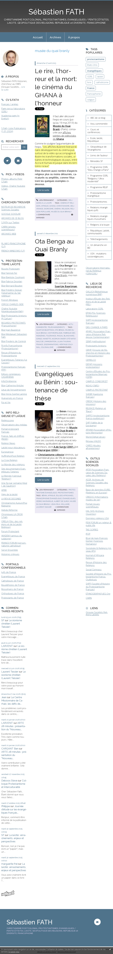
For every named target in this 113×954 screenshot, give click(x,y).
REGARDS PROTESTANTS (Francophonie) (13, 324)
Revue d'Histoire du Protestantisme (11, 354)
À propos (74, 37)
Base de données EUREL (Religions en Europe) (98, 491)
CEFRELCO (91, 359)
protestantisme (95, 59)
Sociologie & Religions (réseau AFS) (99, 550)
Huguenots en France (12, 398)
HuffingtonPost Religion (12, 455)
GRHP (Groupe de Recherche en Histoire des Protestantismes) (98, 352)
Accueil (38, 37)
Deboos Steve (9, 780)
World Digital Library (95, 436)
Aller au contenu (9, 2)
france (39, 344)
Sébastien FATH (56, 11)
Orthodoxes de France (12, 593)
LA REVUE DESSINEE (11, 498)
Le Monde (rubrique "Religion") (11, 477)
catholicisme (102, 82)
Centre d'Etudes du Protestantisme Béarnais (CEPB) (98, 374)
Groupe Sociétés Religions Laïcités (97, 613)
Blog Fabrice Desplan (11, 281)
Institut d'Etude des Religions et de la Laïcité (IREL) (98, 301)
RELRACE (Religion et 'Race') (96, 410)
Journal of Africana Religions (95, 557)
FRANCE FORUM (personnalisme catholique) (13, 544)
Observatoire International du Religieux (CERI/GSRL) (98, 270)
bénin (44, 495)
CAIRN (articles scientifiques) (8, 228)
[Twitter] (7, 160)
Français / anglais (9, 104)
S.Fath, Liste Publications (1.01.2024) (13, 130)
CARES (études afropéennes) (93, 447)
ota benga (59, 330)
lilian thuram (64, 341)
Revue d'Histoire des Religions (96, 564)
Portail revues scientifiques (93, 505)
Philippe (5, 806)
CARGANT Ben (9, 748)
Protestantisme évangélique (96, 194)
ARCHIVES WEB (8, 233)
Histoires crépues (10, 554)
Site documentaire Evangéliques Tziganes (13, 470)
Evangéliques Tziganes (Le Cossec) (14, 361)
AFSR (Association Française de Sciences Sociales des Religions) (97, 472)
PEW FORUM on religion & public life (98, 524)
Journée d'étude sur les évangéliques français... (14, 809)
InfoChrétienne (8, 381)
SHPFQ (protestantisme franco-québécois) (97, 417)
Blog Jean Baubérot (10, 329)
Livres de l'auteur (99, 155)
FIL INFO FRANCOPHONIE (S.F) (13, 245)
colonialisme (47, 347)
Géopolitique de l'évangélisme (97, 148)
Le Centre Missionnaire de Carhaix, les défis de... (12, 700)
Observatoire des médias (14, 424)
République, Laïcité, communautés (98, 232)
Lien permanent (46, 200)
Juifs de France (8, 572)
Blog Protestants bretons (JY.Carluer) (14, 317)
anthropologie (55, 333)
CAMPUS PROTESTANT (97, 389)
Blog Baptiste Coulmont (13, 277)
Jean (3, 697)
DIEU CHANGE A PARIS (97, 327)
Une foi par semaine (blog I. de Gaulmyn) (14, 484)
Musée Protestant (10, 268)
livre (89, 82)
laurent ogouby (44, 507)
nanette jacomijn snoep (54, 339)
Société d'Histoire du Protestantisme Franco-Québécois (99, 576)
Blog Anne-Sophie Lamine (14, 393)
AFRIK (4, 490)
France (90, 88)
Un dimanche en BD (97, 246)
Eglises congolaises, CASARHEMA (11, 375)
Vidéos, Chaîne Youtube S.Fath (13, 187)
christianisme (62, 206)
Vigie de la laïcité (9, 494)
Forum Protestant (10, 531)
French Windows (9, 299)
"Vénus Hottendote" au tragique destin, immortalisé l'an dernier (55, 291)
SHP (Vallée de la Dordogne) (94, 424)
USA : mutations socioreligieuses (96, 255)
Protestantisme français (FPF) (13, 368)
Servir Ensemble (9, 549)
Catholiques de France (12, 580)
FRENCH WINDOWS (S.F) (13, 250)
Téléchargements (56, 327)
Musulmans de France (12, 589)
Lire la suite (43, 190)
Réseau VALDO (93, 441)
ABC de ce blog (97, 117)
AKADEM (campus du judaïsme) (11, 537)
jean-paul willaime (60, 504)
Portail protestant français (10, 430)
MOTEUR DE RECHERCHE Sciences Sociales (13, 208)
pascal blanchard (65, 336)
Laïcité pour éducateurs (13, 447)
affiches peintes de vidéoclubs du (64, 136)
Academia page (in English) (10, 117)
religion (65, 209)
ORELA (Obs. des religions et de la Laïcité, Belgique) (12, 524)
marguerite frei (9, 863)
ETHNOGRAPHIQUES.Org (98, 593)
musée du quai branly (61, 212)
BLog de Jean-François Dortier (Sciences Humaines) (97, 541)
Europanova (7, 451)
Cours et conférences (93, 131)
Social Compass (94, 569)
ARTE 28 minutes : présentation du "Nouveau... (13, 726)
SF (2, 620)
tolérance (51, 336)
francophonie (94, 93)
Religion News (8, 443)
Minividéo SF (96, 161)
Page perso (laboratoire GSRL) (13, 110)
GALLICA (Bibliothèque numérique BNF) (97, 293)
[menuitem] (37, 37)
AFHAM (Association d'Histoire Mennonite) (99, 431)
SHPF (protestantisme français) (97, 321)
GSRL (90, 76)
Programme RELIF (99, 187)
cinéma (57, 209)
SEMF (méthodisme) (96, 341)
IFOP (88, 533)
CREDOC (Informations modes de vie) (97, 498)
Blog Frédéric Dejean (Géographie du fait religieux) (11, 292)
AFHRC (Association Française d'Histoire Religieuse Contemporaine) (98, 334)
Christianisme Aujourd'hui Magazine (14, 504)
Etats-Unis (92, 64)
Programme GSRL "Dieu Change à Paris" (98, 168)
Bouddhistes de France (13, 584)
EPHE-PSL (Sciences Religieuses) (95, 314)
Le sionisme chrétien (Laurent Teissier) (11, 623)
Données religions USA (97, 518)
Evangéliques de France (13, 576)
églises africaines (64, 495)
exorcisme (48, 209)
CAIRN (89, 597)
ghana (52, 206)
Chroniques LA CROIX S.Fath (12, 516)
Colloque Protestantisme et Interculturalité (14, 783)
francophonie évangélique (49, 498)
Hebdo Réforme (9, 509)
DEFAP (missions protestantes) (94, 366)
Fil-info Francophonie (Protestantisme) (11, 347)
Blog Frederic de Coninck (13, 341)
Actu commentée (99, 123)
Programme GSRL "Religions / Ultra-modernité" (97, 178)
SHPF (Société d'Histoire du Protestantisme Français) (98, 586)
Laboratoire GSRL (94, 308)
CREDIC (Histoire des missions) (96, 403)
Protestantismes (66, 493)
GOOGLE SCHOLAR (10, 213)
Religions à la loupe (99, 224)
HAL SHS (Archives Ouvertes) (95, 512)
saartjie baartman (45, 330)
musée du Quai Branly (64, 273)
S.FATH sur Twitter (10, 222)
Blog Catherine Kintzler (12, 385)
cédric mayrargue (44, 501)
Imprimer (60, 350)
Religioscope (7, 420)
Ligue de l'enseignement (13, 389)
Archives (55, 37)
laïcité (100, 76)
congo (39, 339)
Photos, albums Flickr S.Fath (11, 180)
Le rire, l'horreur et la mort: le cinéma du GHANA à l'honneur (56, 87)
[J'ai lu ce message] (110, 949)
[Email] (18, 160)
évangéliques (69, 498)
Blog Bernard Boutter (12, 285)
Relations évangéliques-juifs (97, 209)
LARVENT (7, 645)
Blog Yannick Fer (9, 272)
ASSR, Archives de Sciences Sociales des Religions (97, 482)
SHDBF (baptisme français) (94, 396)
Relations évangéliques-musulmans (97, 217)
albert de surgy (61, 501)
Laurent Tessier (9, 671)
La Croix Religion (9, 460)
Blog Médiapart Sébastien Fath (14, 336)
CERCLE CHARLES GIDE (12, 304)
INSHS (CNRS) (92, 385)
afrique (45, 206)
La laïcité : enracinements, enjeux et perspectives (13, 838)
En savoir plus (14, 951)
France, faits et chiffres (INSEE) (12, 437)
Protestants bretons (96, 345)
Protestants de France (12, 597)
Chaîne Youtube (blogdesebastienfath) (12, 310)
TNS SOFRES (92, 529)
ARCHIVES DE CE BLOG (12, 218)
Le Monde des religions (13, 464)
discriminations (51, 344)
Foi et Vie (5, 402)
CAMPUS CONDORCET (97, 381)
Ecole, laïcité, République (95, 140)
